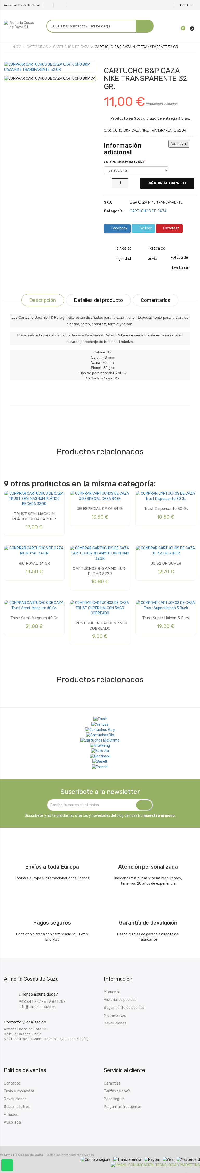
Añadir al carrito (167, 183)
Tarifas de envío (117, 1091)
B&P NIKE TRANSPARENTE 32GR (124, 161)
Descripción (42, 300)
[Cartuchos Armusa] (100, 724)
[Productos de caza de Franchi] (100, 766)
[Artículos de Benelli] (100, 761)
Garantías (112, 1083)
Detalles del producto (98, 300)
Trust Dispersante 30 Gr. (166, 508)
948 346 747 (30, 1001)
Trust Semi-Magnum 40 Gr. (34, 618)
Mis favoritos (115, 1015)
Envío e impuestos (19, 1091)
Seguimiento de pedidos (124, 1007)
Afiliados (11, 1114)
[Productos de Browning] (100, 745)
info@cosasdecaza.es (37, 1007)
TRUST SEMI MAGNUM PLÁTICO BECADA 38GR (34, 516)
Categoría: (114, 211)
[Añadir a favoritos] (11, 70)
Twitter (145, 228)
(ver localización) (74, 1039)
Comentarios (155, 300)
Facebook (118, 228)
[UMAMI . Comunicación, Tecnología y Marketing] (155, 1165)
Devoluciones (115, 1023)
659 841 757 (54, 1001)
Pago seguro (114, 1099)
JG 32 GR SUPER (166, 563)
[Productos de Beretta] (100, 751)
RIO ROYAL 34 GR (34, 563)
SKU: (108, 202)
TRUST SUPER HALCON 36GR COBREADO (100, 626)
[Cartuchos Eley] (100, 729)
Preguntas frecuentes (123, 1107)
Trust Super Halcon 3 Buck (166, 618)
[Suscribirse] (144, 805)
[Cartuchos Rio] (100, 735)
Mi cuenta (112, 992)
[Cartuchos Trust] (100, 719)
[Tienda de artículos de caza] (100, 756)
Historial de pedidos (120, 1000)
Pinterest (170, 228)
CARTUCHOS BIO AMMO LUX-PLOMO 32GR (100, 571)
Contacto (12, 1083)
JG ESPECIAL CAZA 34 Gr (100, 508)
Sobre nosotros (17, 1107)
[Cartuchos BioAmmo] (100, 740)
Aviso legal (13, 1122)
